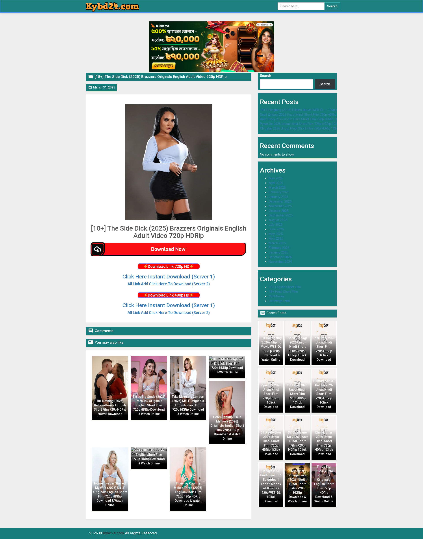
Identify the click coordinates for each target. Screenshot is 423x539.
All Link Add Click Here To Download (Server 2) (169, 312)
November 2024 (280, 262)
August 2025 (278, 220)
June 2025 (276, 229)
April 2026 (276, 183)
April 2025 (276, 238)
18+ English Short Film (285, 287)
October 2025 (278, 211)
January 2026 (278, 197)
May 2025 (276, 234)
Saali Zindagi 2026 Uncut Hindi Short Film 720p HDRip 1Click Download (310, 114)
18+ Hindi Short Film (283, 292)
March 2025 (277, 243)
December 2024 (280, 257)
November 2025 (280, 206)
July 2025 (275, 225)
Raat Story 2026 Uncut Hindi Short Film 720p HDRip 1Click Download (309, 119)
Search (265, 76)
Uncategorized (279, 301)
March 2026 (277, 188)
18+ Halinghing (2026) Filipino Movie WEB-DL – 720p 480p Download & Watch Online (320, 110)
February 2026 (279, 192)
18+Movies (277, 296)
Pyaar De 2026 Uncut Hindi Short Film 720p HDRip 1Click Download (308, 124)
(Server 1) (168, 277)
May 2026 (276, 178)
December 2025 (280, 201)
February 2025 (279, 248)
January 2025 (278, 252)
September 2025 (281, 215)
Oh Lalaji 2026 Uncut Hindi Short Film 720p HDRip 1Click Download (307, 128)
